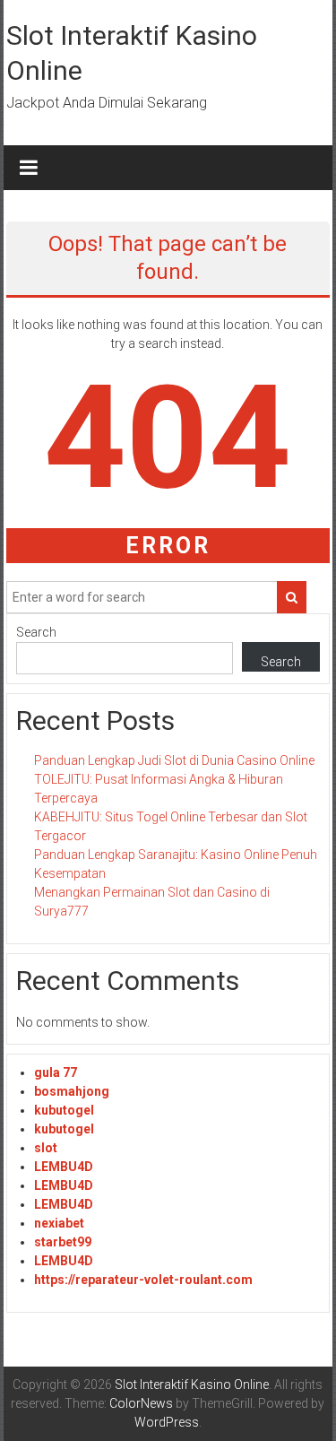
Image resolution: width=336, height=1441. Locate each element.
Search (36, 632)
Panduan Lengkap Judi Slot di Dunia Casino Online (174, 760)
